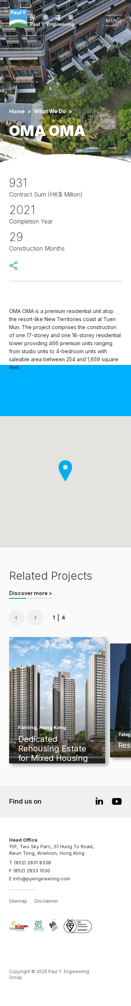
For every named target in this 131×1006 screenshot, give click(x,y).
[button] (16, 618)
